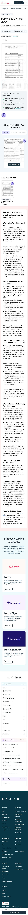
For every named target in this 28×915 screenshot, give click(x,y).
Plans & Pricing (5, 827)
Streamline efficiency (20, 811)
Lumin (3, 811)
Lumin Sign (18, 108)
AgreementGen (6, 817)
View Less (22, 684)
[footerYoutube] (18, 799)
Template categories (7, 854)
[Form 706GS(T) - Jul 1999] (7, 189)
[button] (4, 85)
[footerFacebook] (3, 799)
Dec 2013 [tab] (14, 132)
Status (3, 878)
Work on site (18, 832)
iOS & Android (18, 866)
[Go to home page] (5, 3)
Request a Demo (6, 896)
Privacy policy (5, 871)
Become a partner (19, 851)
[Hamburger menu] (25, 2)
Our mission (18, 844)
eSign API (4, 820)
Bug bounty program (7, 881)
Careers (17, 848)
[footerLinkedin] (6, 799)
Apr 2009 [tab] (22, 132)
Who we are (18, 841)
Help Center (5, 841)
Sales (3, 893)
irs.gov (15, 36)
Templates (5, 8)
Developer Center (6, 857)
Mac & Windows (19, 869)
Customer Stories (6, 848)
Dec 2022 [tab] (5, 132)
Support (4, 890)
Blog (3, 844)
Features (4, 823)
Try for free (19, 2)
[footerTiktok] (10, 799)
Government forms (15, 8)
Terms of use (5, 874)
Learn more (8, 589)
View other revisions (20, 31)
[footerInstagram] (14, 799)
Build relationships (19, 824)
